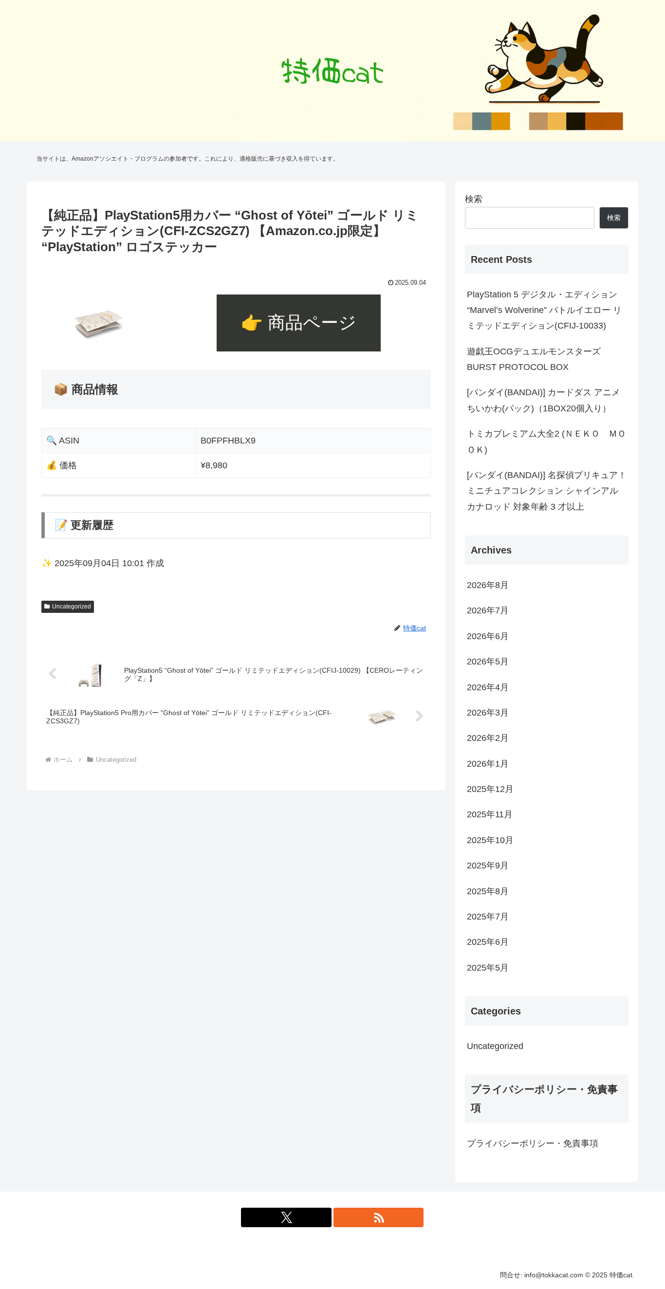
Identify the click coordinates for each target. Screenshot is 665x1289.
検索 (473, 199)
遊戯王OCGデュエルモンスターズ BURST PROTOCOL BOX (534, 359)
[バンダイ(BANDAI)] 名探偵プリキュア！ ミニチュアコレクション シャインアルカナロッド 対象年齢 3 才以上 (547, 491)
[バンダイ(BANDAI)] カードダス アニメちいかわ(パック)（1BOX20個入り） (543, 400)
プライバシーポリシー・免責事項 (532, 1143)
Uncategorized (71, 606)
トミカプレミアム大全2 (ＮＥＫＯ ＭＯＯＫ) (546, 441)
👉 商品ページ (298, 322)
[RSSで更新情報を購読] (378, 1217)
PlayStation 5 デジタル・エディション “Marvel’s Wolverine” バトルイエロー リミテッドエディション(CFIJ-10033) (544, 310)
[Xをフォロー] (286, 1217)
